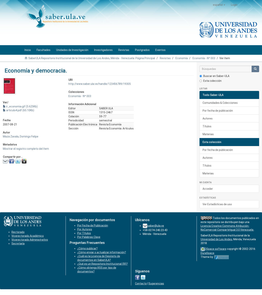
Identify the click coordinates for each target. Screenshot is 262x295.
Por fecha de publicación (218, 110)
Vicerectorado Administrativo (30, 239)
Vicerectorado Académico (28, 235)
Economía (181, 58)
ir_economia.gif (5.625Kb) (22, 106)
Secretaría (18, 243)
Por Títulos (84, 233)
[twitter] (143, 277)
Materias (208, 134)
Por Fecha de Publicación (92, 225)
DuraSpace (207, 253)
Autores (208, 118)
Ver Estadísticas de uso (217, 204)
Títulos (207, 126)
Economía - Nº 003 (204, 58)
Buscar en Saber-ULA (216, 76)
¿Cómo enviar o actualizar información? (101, 252)
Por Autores (84, 229)
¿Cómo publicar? (87, 248)
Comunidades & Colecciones (220, 102)
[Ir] (255, 69)
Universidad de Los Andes (216, 239)
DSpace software (215, 248)
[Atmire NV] (221, 256)
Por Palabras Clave (88, 237)
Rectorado (18, 232)
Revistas (165, 58)
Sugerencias (156, 283)
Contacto (141, 283)
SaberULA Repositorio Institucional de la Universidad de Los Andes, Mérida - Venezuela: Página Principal (91, 58)
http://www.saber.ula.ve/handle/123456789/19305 (99, 83)
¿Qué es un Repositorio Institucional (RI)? (102, 263)
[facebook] (137, 277)
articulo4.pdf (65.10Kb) (20, 110)
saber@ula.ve (155, 225)
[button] (219, 5)
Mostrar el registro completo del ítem (26, 148)
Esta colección (212, 80)
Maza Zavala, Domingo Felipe (20, 136)
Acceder (208, 188)
